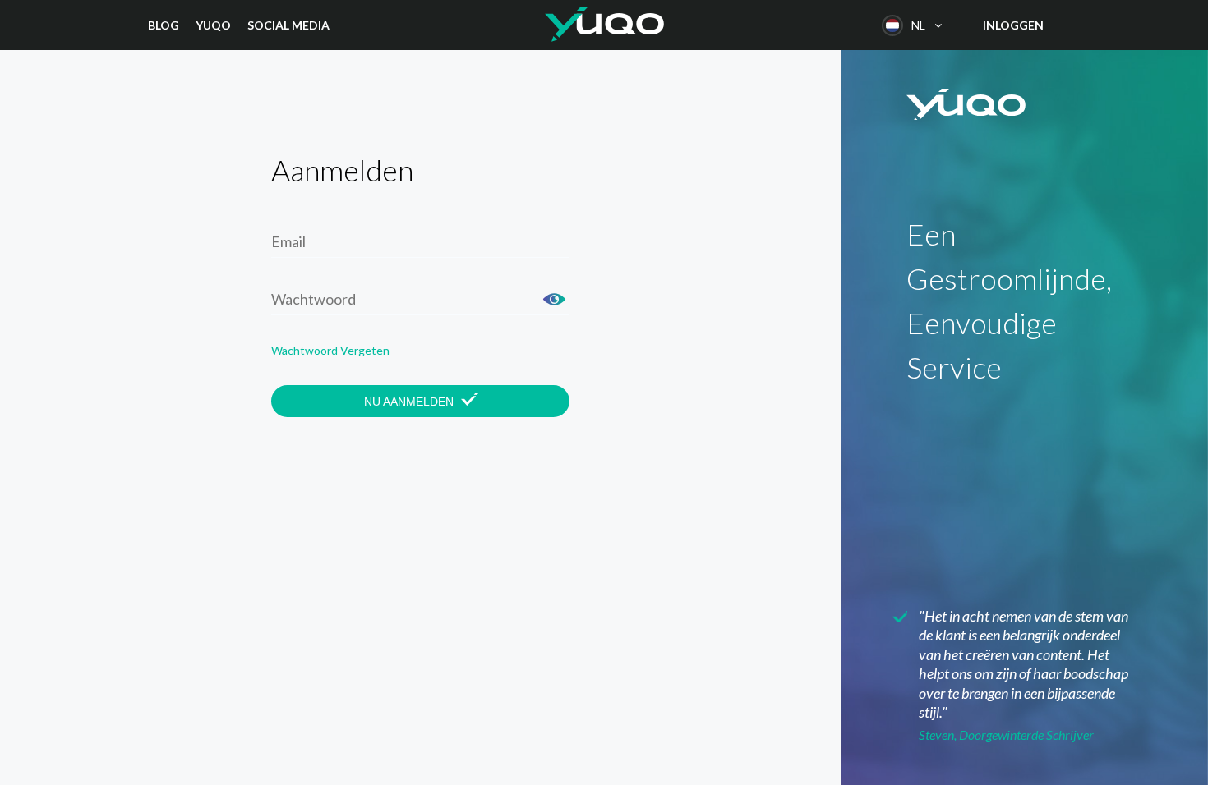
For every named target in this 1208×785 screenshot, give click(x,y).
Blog (163, 25)
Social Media (288, 25)
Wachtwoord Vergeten (330, 350)
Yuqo (213, 25)
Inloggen (1013, 25)
